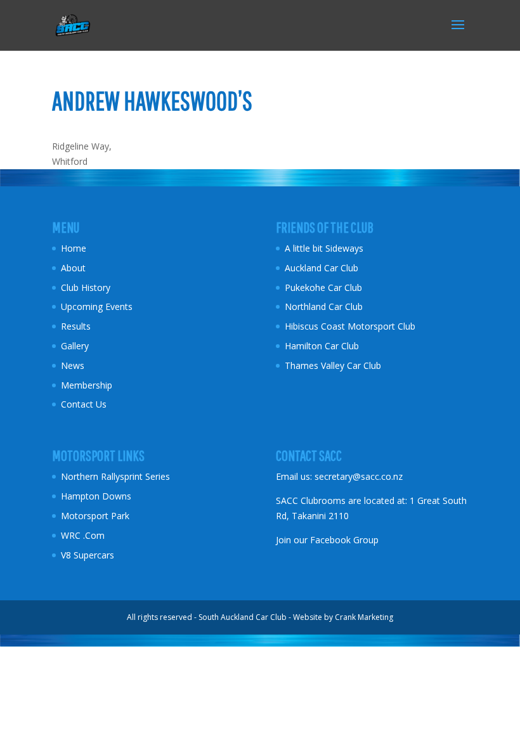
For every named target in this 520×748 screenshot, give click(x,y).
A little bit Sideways (324, 248)
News (72, 365)
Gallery (75, 346)
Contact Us (84, 404)
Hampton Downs (96, 496)
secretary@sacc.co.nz (359, 476)
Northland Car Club (324, 306)
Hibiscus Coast (315, 326)
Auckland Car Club (321, 268)
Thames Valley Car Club (333, 365)
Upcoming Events (97, 306)
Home (73, 248)
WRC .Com (83, 535)
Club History (85, 287)
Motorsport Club (383, 326)
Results (76, 326)
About (73, 268)
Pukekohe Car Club (323, 287)
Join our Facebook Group (327, 540)
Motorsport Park (95, 516)
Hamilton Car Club (322, 346)
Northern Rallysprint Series (115, 476)
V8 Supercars (87, 555)
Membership (86, 385)
